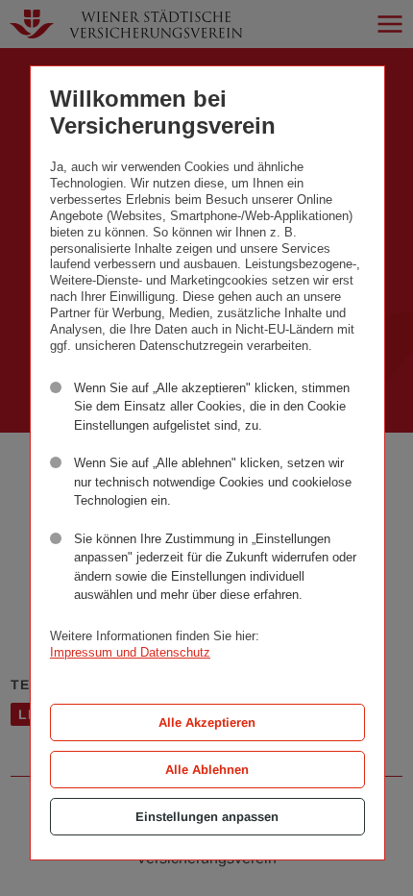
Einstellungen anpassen (207, 816)
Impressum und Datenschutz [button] (130, 652)
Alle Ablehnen (207, 769)
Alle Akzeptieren (206, 722)
